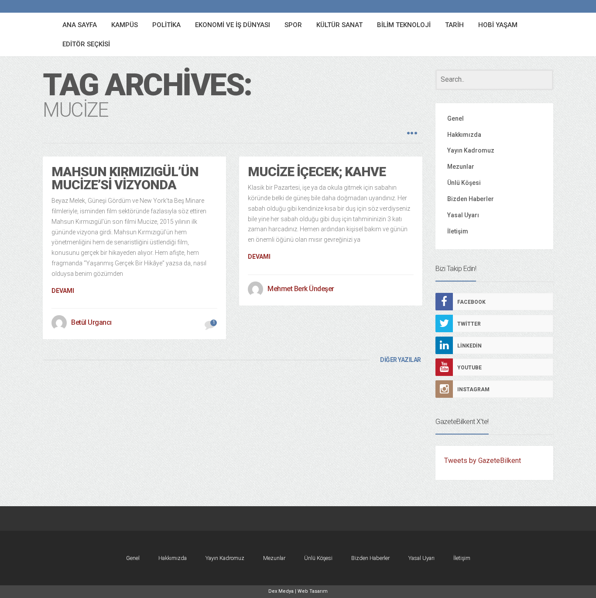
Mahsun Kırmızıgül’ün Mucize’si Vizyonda (125, 178)
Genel (455, 118)
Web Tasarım (313, 591)
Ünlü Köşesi (464, 182)
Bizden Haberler (470, 198)
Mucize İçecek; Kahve (317, 171)
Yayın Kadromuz (470, 150)
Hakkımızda (464, 134)
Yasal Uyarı (463, 215)
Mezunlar (460, 166)
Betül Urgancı (91, 322)
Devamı (62, 290)
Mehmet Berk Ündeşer (300, 289)
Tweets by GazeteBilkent (482, 460)
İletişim (457, 231)
